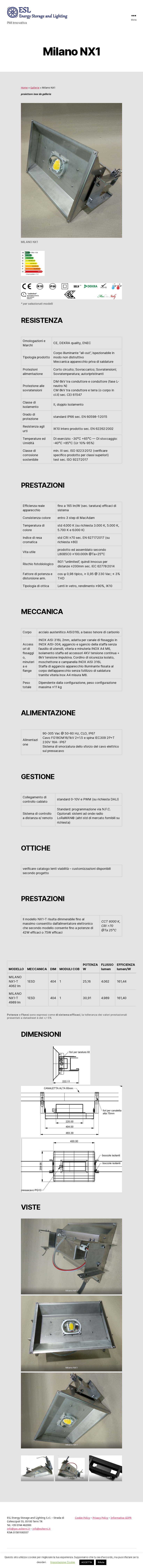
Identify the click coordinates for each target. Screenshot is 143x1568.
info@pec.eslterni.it (18, 1528)
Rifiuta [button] (101, 1562)
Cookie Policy (82, 1517)
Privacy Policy (100, 1517)
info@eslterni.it (41, 1528)
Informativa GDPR (121, 1517)
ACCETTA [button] (86, 1562)
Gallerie (34, 87)
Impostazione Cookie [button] (62, 1562)
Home (24, 87)
